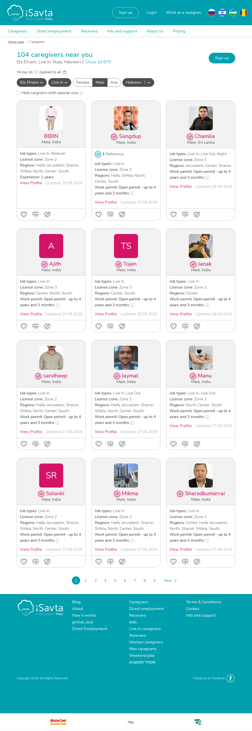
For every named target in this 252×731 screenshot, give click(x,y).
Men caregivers (143, 648)
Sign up (125, 12)
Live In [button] (57, 82)
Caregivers (17, 31)
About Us (154, 31)
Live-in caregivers (145, 628)
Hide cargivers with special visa (50, 92)
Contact (192, 608)
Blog (76, 602)
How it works (84, 615)
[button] (32, 82)
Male (99, 82)
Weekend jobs (142, 655)
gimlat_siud (82, 622)
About (77, 608)
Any (114, 82)
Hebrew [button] (136, 82)
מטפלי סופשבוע (142, 662)
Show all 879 (98, 62)
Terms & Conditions (203, 602)
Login (152, 12)
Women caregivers (146, 642)
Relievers (89, 31)
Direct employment (54, 31)
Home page (16, 42)
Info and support (122, 31)
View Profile (31, 183)
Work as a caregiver (184, 12)
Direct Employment (89, 628)
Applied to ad (50, 72)
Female (82, 82)
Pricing (179, 31)
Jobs (133, 622)
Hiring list (25, 72)
